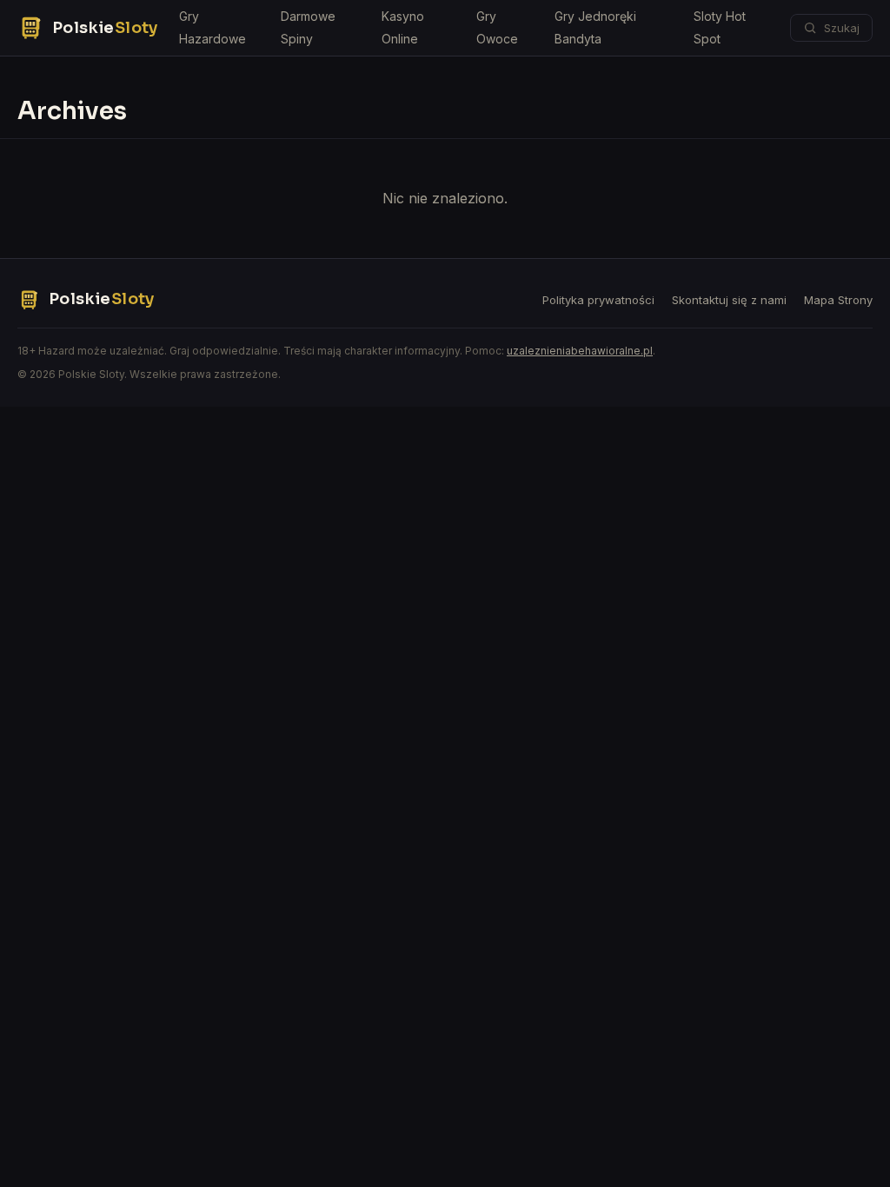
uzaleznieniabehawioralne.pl (580, 350)
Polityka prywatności (598, 300)
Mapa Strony (838, 300)
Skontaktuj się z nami (729, 300)
